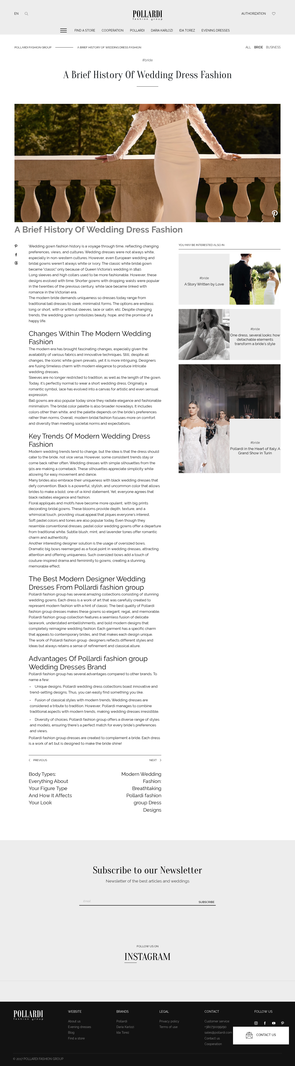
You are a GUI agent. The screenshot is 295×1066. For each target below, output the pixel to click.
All (248, 47)
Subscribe (206, 902)
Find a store (85, 30)
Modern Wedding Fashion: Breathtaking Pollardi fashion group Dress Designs (141, 792)
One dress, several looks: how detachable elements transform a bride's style (255, 339)
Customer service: (217, 1021)
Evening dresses (215, 30)
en (16, 13)
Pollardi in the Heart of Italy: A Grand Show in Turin (255, 451)
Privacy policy (169, 1021)
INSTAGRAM (147, 957)
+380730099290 (216, 1027)
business (273, 47)
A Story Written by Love (204, 284)
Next (153, 760)
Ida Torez (187, 30)
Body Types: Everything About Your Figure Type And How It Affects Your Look (50, 788)
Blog (71, 1032)
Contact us (212, 1038)
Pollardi (137, 30)
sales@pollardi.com (218, 1032)
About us (74, 1021)
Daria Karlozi (162, 30)
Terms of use (168, 1027)
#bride (204, 278)
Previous (40, 760)
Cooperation (113, 30)
